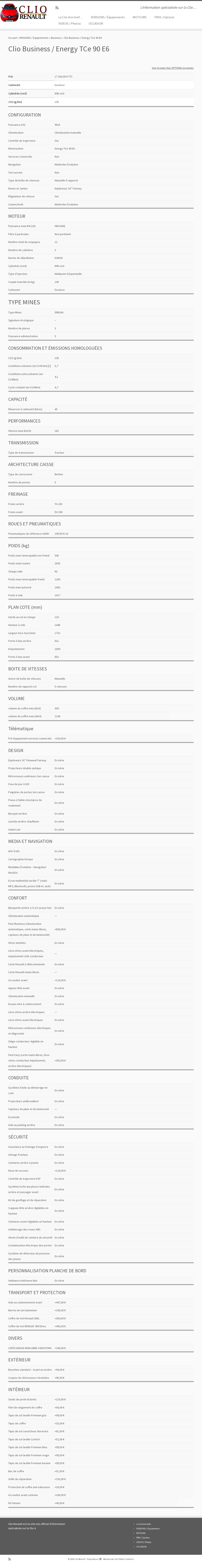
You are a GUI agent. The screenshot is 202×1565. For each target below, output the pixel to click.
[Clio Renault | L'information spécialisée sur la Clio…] (23, 12)
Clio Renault (79, 1559)
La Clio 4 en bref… (70, 17)
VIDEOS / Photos (69, 23)
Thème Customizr (126, 1559)
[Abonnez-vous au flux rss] (58, 8)
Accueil (12, 38)
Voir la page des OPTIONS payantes (173, 68)
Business (56, 38)
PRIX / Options (164, 17)
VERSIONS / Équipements (108, 17)
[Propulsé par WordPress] (100, 1558)
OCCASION (96, 23)
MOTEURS (140, 17)
